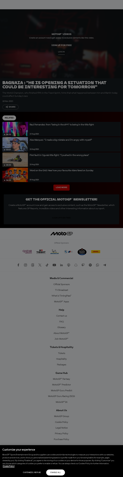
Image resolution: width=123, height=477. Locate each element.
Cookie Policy (8, 466)
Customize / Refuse (32, 472)
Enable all (55, 472)
